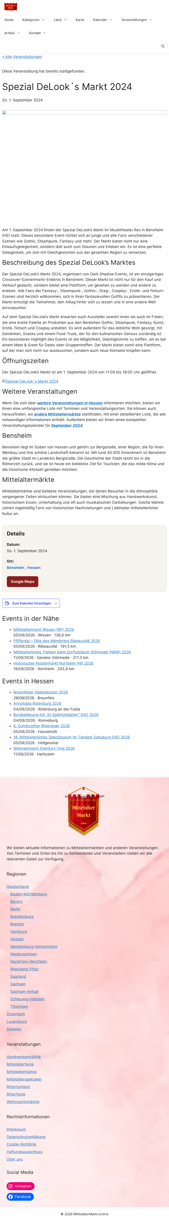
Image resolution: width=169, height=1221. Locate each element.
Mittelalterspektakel (24, 1079)
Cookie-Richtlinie (21, 1144)
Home (9, 20)
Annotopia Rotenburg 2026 (37, 703)
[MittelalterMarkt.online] (10, 6)
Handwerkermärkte (24, 1057)
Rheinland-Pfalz (24, 969)
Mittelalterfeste (20, 1064)
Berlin (15, 909)
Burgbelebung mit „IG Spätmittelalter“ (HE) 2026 (56, 714)
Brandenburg (21, 916)
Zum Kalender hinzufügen (31, 603)
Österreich (16, 1014)
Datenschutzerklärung (26, 1137)
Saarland (18, 976)
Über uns (15, 1159)
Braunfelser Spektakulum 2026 (40, 692)
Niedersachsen (23, 954)
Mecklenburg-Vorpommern (33, 946)
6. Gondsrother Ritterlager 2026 (41, 726)
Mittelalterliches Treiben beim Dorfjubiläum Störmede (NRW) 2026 (72, 652)
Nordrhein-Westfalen (28, 961)
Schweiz (14, 1029)
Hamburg (18, 931)
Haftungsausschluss (24, 1152)
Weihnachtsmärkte (23, 1102)
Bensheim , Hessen (23, 567)
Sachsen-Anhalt (24, 991)
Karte (80, 20)
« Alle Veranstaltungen (22, 56)
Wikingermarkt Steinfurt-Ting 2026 (44, 748)
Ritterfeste (16, 1094)
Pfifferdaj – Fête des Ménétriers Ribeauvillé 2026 (56, 641)
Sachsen (18, 984)
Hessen (17, 939)
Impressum (16, 1129)
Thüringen (19, 1006)
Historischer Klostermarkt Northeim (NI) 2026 (53, 663)
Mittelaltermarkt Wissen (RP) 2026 (43, 629)
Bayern (16, 901)
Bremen (17, 924)
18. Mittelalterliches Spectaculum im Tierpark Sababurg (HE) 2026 (71, 737)
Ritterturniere (18, 1087)
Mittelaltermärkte (22, 1072)
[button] (163, 46)
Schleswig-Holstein (27, 999)
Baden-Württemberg (28, 894)
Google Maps (22, 581)
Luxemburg (17, 1021)
